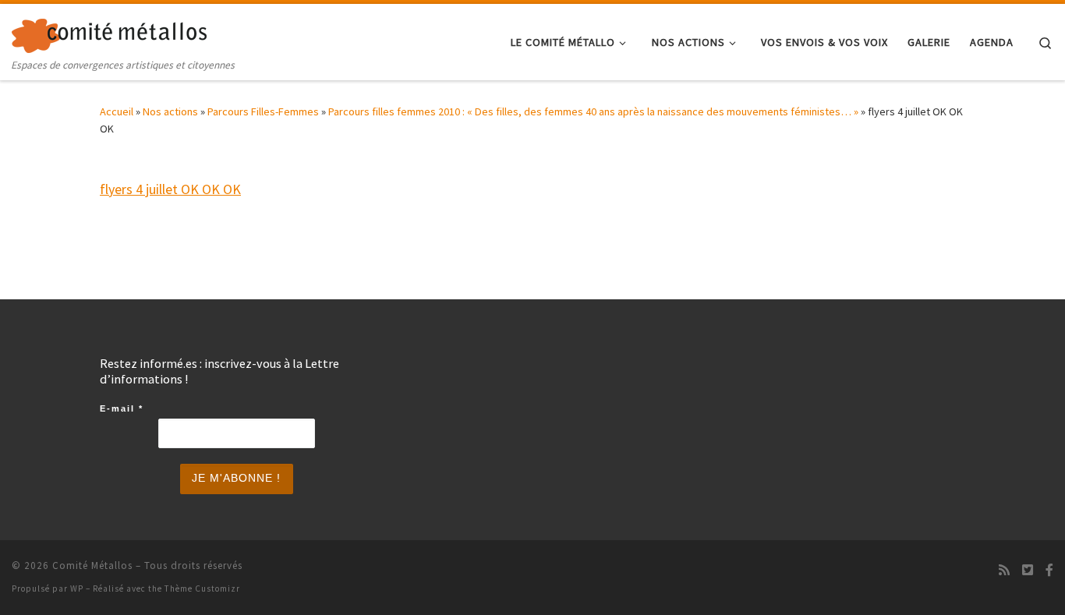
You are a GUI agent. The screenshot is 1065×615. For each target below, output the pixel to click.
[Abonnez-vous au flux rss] (1004, 570)
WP (76, 588)
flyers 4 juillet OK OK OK (170, 189)
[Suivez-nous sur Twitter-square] (1027, 570)
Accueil (116, 111)
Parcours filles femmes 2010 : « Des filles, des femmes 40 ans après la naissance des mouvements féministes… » (593, 111)
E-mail (121, 408)
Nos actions (170, 111)
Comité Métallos (92, 565)
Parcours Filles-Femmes (263, 111)
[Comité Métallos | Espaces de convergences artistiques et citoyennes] (109, 32)
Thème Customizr (202, 588)
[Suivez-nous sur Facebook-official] (1049, 570)
